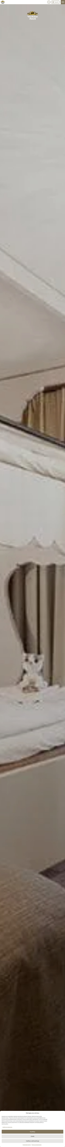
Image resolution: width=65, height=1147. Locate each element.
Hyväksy (32, 1131)
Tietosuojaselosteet (36, 1144)
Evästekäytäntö (27, 1144)
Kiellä (32, 1136)
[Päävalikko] (63, 2)
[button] (48, 2)
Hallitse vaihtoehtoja (32, 1141)
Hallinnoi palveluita (7, 1127)
